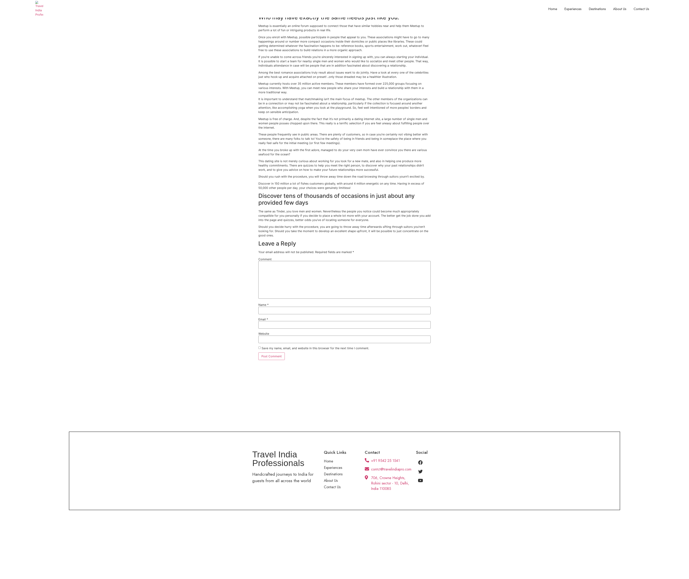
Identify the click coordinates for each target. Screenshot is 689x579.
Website (263, 333)
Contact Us (641, 8)
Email (263, 319)
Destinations (597, 8)
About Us (619, 8)
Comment (265, 259)
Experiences (573, 8)
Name (263, 304)
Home (552, 8)
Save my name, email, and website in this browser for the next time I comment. (315, 348)
